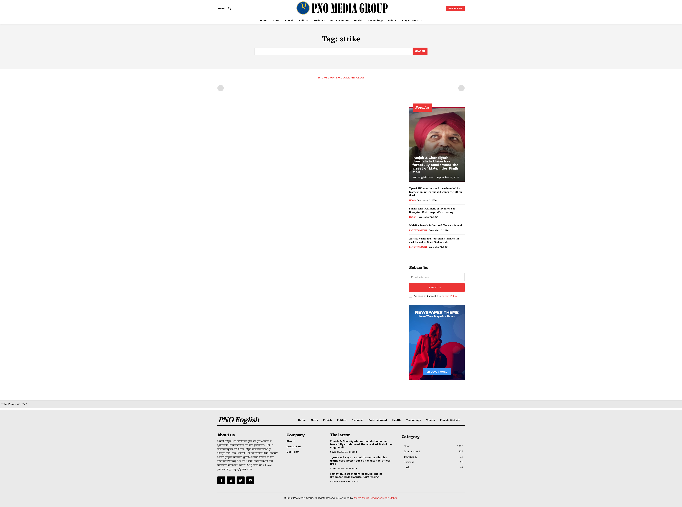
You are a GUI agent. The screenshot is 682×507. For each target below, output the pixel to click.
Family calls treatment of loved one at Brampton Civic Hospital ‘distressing (432, 210)
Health (413, 217)
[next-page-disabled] (461, 88)
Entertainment (418, 230)
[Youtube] (250, 480)
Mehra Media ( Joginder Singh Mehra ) (376, 497)
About (290, 441)
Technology (413, 420)
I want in (435, 287)
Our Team (292, 451)
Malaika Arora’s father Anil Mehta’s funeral (435, 225)
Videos (430, 420)
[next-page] (417, 256)
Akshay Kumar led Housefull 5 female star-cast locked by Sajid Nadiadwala (434, 240)
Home (302, 420)
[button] (224, 8)
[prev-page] (220, 88)
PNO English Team (422, 177)
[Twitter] (240, 480)
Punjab (327, 420)
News (412, 200)
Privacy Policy (449, 296)
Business (357, 420)
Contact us (293, 446)
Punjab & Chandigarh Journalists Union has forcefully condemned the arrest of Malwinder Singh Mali (435, 165)
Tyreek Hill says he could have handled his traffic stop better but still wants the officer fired (435, 192)
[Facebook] (221, 480)
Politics (342, 420)
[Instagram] (231, 480)
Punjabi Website (450, 420)
